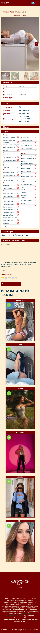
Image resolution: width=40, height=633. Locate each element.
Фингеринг (6, 167)
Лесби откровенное (9, 175)
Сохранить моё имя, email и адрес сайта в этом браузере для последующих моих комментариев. (18, 264)
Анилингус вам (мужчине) (10, 137)
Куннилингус (7, 185)
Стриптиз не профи (9, 178)
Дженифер (20, 300)
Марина (20, 477)
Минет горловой (8, 220)
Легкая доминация (26, 184)
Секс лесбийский (8, 215)
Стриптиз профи (8, 180)
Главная (5, 12)
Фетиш (23, 198)
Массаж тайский (25, 168)
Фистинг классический (10, 157)
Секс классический (9, 212)
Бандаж (23, 181)
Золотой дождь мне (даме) (11, 145)
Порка (22, 187)
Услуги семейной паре (10, 218)
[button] (33, 3)
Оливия (20, 389)
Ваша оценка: (7, 274)
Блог (20, 588)
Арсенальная (15, 12)
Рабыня (23, 189)
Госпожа (23, 195)
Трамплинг (24, 192)
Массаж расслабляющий (28, 166)
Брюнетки (6, 235)
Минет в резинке (8, 193)
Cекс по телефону (26, 148)
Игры (22, 206)
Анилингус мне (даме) (9, 160)
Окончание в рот (8, 199)
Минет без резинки (9, 188)
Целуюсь (6, 223)
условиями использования (24, 616)
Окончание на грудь (9, 201)
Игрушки (5, 226)
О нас (20, 590)
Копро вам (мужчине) (9, 147)
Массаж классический (27, 158)
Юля (20, 521)
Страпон (6, 150)
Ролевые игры (25, 137)
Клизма (23, 203)
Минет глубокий (8, 196)
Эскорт (23, 143)
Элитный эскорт (25, 151)
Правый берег (24, 110)
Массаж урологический (27, 174)
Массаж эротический (27, 176)
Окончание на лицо (9, 204)
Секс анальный (7, 207)
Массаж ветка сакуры (27, 156)
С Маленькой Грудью (21, 235)
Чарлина (20, 433)
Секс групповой (8, 209)
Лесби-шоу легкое (8, 172)
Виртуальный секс (26, 145)
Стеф (20, 344)
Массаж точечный (26, 171)
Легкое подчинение (26, 200)
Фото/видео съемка (26, 140)
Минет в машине (8, 191)
